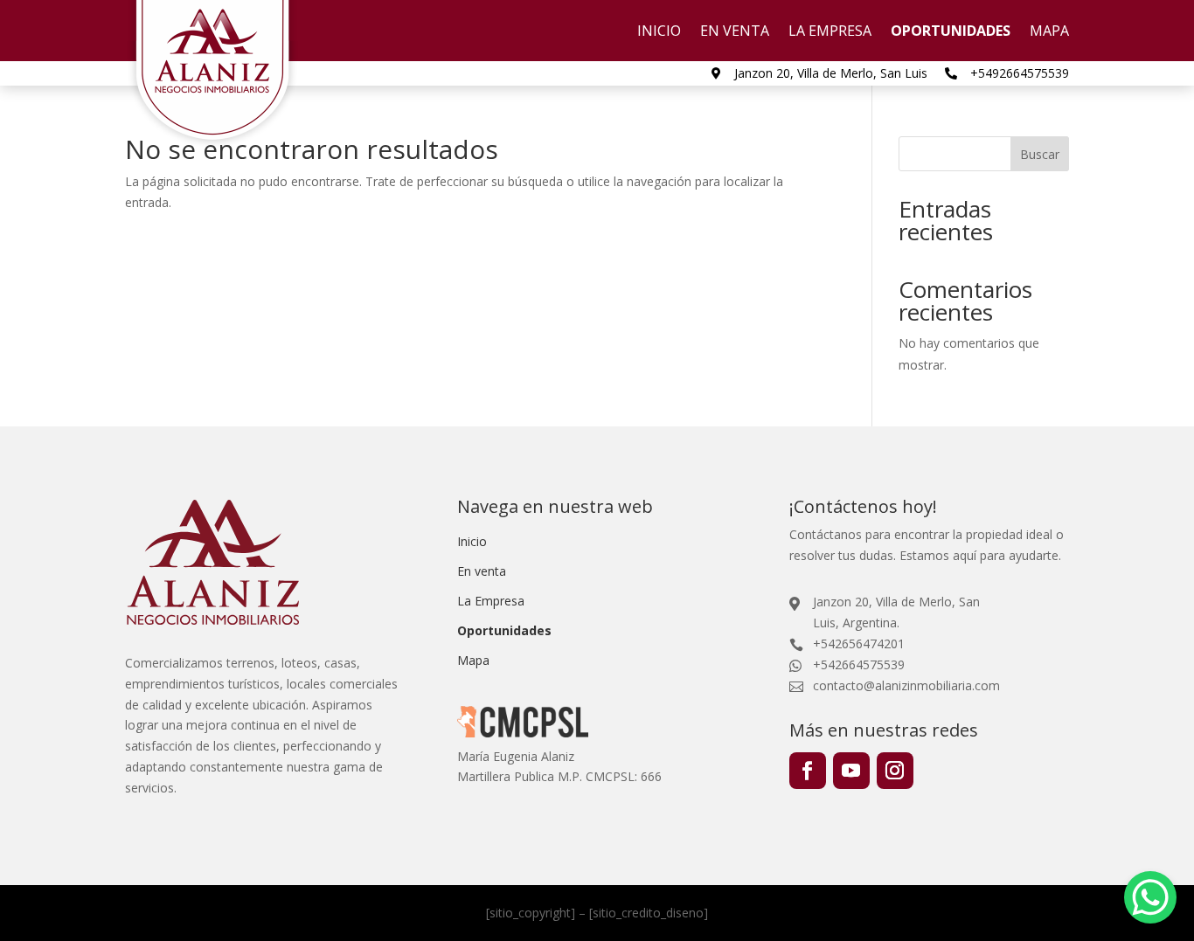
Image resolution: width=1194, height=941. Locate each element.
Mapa (1049, 32)
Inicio (659, 32)
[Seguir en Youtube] (851, 770)
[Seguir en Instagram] (895, 770)
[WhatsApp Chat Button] (1150, 897)
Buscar (1039, 154)
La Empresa (829, 32)
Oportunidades (950, 32)
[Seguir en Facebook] (807, 770)
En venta (734, 32)
